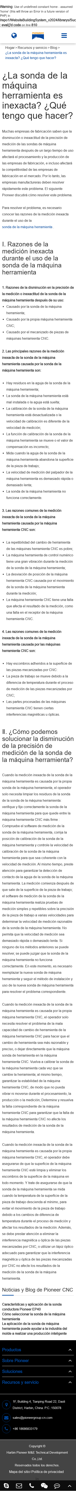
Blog (53, 47)
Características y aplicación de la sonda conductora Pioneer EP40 (32, 1306)
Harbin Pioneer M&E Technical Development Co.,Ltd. (37, 1456)
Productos (11, 1349)
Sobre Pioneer (15, 1360)
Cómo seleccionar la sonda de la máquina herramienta (33, 1316)
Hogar (10, 47)
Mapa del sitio (19, 1472)
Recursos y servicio (32, 47)
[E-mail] (19, 1485)
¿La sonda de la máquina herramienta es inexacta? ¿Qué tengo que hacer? (36, 55)
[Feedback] (57, 1485)
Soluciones (12, 1371)
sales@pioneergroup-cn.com (33, 1417)
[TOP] (69, 1485)
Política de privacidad (47, 1472)
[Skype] (6, 1485)
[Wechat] (44, 1485)
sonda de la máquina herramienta (27, 227)
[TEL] (31, 1485)
